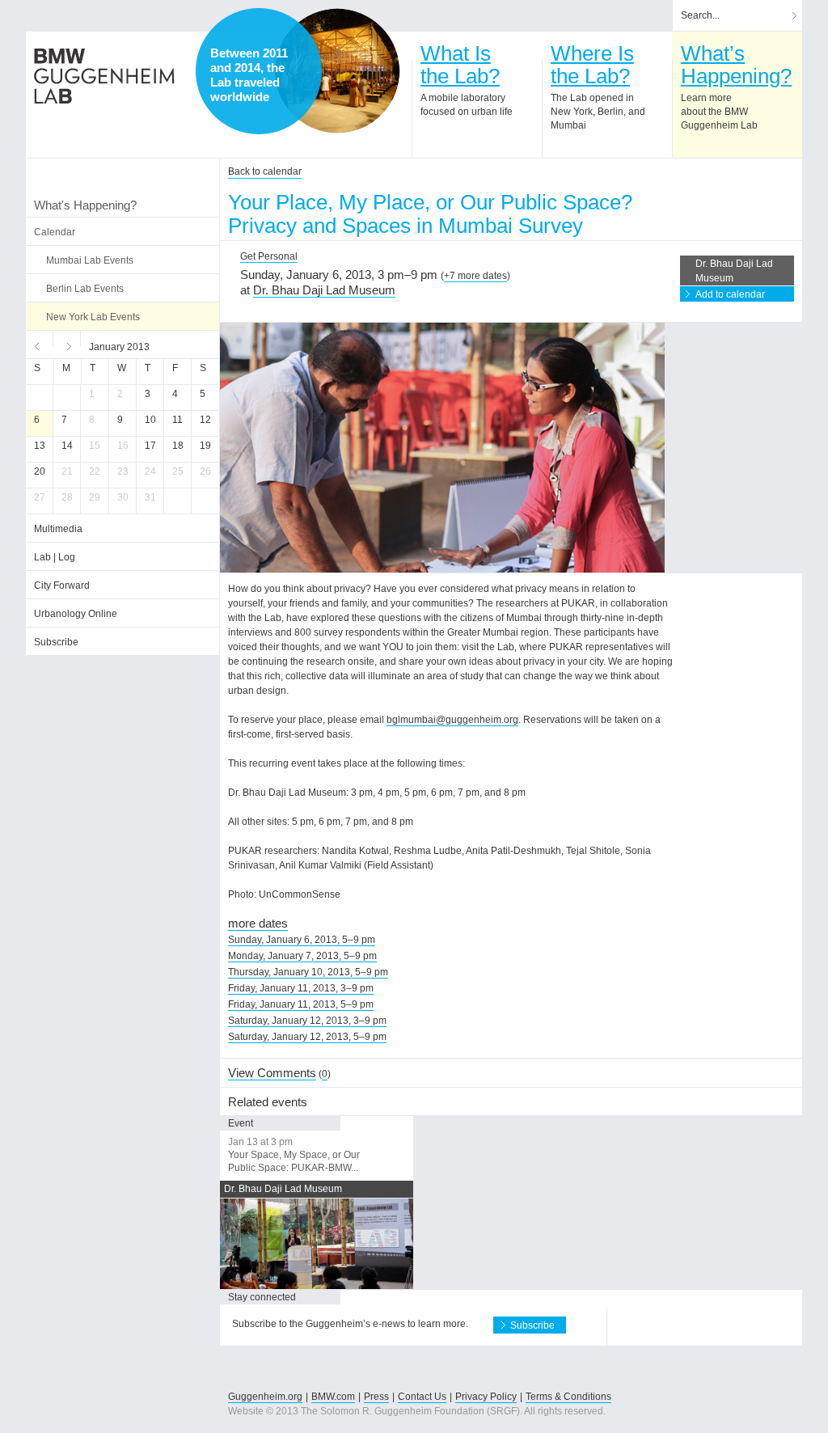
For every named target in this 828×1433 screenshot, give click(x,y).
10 (150, 419)
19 (205, 445)
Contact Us (422, 1396)
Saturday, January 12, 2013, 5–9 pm (307, 1036)
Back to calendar (265, 171)
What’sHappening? (736, 64)
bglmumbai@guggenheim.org (452, 719)
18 (178, 445)
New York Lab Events (93, 317)
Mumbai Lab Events (89, 260)
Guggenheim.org (265, 1396)
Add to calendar (730, 294)
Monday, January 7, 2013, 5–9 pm (302, 956)
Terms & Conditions (568, 1396)
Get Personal (269, 256)
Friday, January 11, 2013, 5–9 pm (301, 1004)
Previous (39, 344)
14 (67, 445)
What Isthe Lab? (460, 64)
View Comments (272, 1073)
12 (205, 419)
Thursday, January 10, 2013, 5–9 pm (308, 972)
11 (177, 419)
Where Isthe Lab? (592, 64)
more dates (258, 923)
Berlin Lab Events (85, 288)
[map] (337, 71)
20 (39, 471)
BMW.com (333, 1396)
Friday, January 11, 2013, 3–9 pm (301, 988)
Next (67, 344)
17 (150, 445)
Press (376, 1396)
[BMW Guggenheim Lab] (104, 76)
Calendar (54, 232)
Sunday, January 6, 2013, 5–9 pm (301, 939)
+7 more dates (475, 275)
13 (39, 445)
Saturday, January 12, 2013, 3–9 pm (307, 1020)
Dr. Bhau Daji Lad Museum (324, 290)
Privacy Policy (486, 1396)
